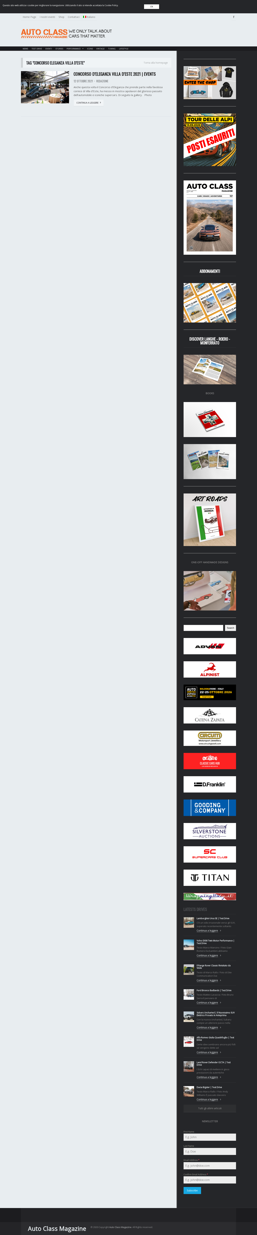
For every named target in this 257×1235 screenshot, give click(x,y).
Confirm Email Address (196, 1174)
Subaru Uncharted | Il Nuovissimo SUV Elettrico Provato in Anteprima (216, 1014)
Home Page (29, 17)
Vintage (100, 48)
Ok (151, 6)
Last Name (189, 1145)
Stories (59, 48)
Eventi (48, 48)
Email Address (191, 1160)
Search (230, 628)
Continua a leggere (87, 102)
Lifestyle (123, 48)
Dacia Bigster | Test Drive (209, 1087)
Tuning (112, 48)
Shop (61, 17)
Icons (90, 48)
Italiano (91, 17)
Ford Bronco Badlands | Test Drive (214, 990)
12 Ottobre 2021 (83, 81)
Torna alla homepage (156, 62)
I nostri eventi (47, 17)
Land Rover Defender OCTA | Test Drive (214, 1063)
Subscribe (192, 1190)
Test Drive (36, 48)
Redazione (102, 81)
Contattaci (74, 17)
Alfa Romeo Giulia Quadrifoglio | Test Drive (215, 1038)
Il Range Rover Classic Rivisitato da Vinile (214, 966)
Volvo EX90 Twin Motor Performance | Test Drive (215, 942)
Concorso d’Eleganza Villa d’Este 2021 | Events (115, 74)
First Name (189, 1131)
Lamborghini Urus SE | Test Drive (213, 918)
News (25, 48)
